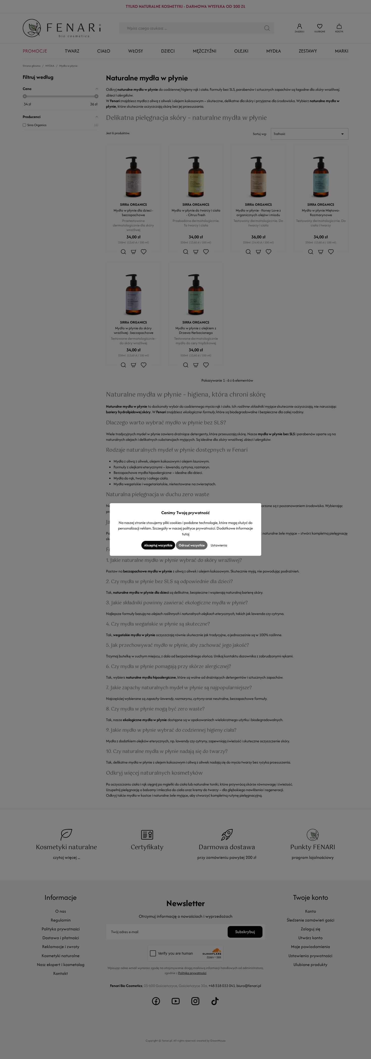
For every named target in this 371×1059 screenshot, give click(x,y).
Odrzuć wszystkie (192, 545)
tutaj (185, 534)
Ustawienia (219, 545)
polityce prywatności (199, 528)
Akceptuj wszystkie (158, 545)
